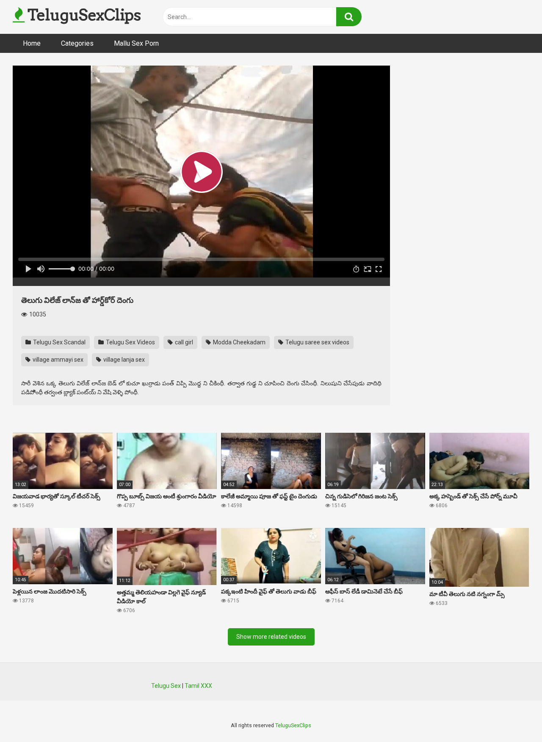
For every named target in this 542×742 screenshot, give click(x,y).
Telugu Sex (166, 685)
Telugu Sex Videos (130, 342)
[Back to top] (513, 716)
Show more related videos (271, 636)
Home (32, 43)
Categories (77, 43)
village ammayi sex (57, 359)
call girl (183, 342)
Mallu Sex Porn (136, 43)
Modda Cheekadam (238, 342)
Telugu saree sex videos (316, 342)
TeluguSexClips (83, 14)
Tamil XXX (198, 685)
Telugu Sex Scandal (59, 342)
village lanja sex (123, 359)
